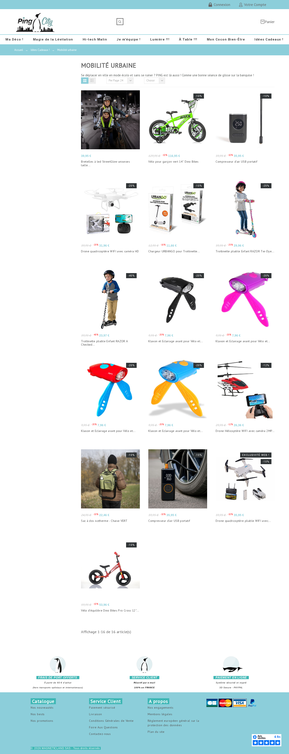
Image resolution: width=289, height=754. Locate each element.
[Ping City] (35, 21)
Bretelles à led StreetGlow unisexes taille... (105, 163)
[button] (84, 80)
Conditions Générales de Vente (111, 721)
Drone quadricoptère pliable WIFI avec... (243, 521)
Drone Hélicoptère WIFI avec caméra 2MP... (245, 431)
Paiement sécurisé (102, 707)
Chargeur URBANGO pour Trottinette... (174, 251)
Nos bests (38, 714)
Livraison (95, 714)
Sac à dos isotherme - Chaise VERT (104, 521)
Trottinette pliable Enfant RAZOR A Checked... (104, 343)
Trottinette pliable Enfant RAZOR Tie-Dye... (245, 251)
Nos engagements (160, 707)
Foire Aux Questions (103, 727)
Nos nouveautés (42, 707)
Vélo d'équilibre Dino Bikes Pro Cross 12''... (110, 610)
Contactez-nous (100, 734)
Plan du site (156, 732)
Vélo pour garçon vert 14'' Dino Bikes (173, 161)
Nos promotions (42, 721)
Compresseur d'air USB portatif (236, 161)
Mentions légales (160, 714)
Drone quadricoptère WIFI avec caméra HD (110, 251)
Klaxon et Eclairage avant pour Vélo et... (175, 341)
